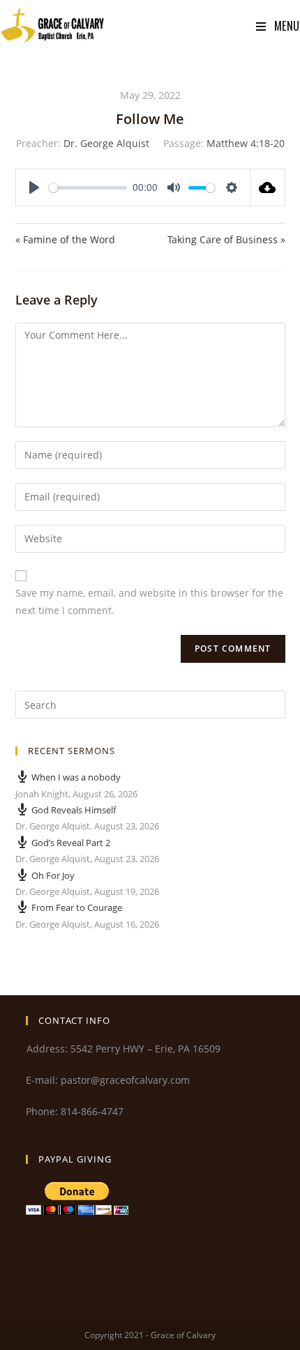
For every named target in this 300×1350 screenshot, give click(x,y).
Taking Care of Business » (226, 239)
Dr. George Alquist (106, 143)
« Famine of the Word (65, 239)
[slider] (88, 187)
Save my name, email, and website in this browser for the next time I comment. (149, 601)
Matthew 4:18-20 (246, 143)
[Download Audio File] (267, 187)
